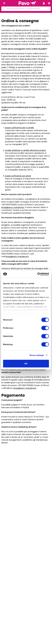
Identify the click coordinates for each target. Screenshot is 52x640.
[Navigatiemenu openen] (4, 3)
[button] (44, 3)
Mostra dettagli (37, 355)
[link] (49, 3)
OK (25, 363)
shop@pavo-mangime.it (12, 207)
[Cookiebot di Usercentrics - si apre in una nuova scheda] (37, 274)
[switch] (45, 328)
